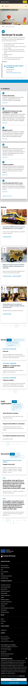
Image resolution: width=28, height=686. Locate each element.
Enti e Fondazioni (4, 571)
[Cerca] (26, 6)
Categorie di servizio (6, 581)
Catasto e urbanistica (5, 595)
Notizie (2, 619)
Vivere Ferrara (5, 626)
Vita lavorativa (4, 589)
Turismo (2, 597)
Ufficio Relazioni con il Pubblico (8, 645)
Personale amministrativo (6, 576)
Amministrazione (5, 561)
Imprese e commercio (5, 591)
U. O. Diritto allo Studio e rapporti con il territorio (14, 66)
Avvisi (2, 623)
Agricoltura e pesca (5, 612)
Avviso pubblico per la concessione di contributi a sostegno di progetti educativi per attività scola (13, 305)
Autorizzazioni (4, 610)
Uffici (2, 569)
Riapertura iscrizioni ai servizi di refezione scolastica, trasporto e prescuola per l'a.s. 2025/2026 (13, 266)
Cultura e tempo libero (5, 587)
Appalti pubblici (4, 593)
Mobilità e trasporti (5, 599)
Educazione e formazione (6, 601)
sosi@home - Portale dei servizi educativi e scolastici (11, 366)
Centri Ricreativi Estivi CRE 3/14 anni (12, 183)
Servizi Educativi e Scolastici (10, 413)
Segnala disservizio (5, 656)
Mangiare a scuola (7, 130)
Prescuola (5, 147)
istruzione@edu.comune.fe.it (15, 72)
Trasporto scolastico (8, 164)
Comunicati (3, 621)
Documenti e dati (4, 578)
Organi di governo (4, 565)
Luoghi (2, 630)
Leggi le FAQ (3, 651)
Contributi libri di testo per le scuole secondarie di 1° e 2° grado (12, 112)
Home (3, 26)
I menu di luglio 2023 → (7, 196)
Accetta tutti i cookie (14, 683)
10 (13, 523)
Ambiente (3, 606)
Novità (2, 615)
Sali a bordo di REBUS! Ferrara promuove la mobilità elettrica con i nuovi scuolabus (14, 227)
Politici (2, 573)
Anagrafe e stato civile (5, 585)
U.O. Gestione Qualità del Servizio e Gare (14, 436)
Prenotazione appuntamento (7, 653)
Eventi (5, 630)
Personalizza (14, 679)
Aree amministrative (5, 567)
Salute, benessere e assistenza (7, 608)
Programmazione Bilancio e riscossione (13, 424)
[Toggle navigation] (2, 6)
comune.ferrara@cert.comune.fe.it (9, 646)
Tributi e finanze (4, 603)
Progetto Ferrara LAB (8, 464)
